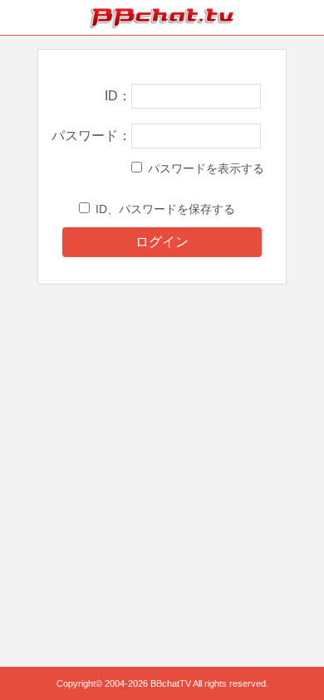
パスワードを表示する (206, 168)
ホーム (17, 17)
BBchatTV (162, 17)
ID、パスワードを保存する (165, 209)
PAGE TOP (294, 655)
